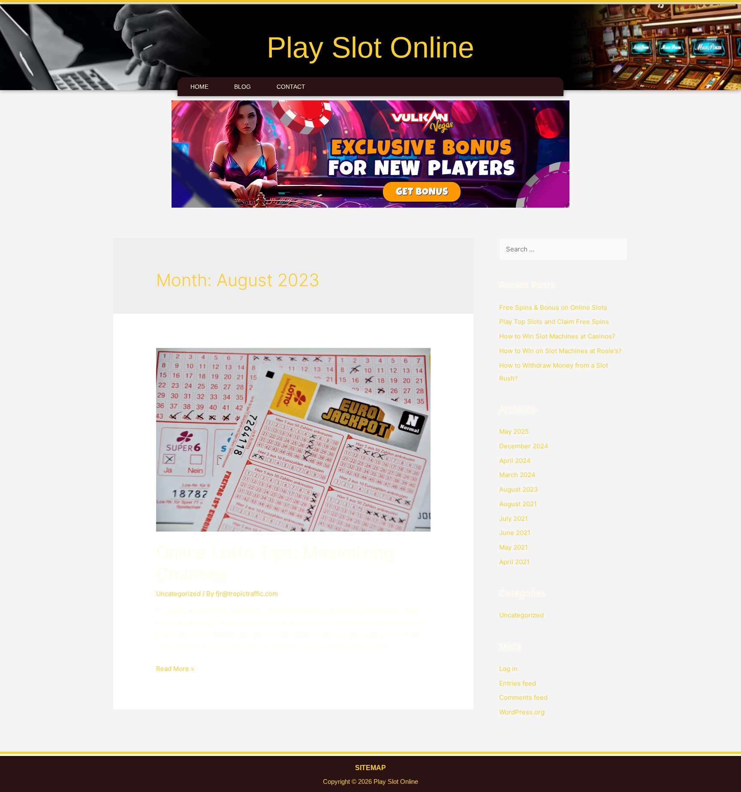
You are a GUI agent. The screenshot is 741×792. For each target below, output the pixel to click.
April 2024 (515, 460)
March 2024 (517, 475)
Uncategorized (178, 593)
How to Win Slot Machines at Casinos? (557, 336)
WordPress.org (522, 712)
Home (199, 86)
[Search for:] (563, 249)
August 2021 (518, 504)
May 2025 (514, 431)
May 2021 (513, 547)
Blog (242, 86)
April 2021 (514, 562)
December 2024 (523, 446)
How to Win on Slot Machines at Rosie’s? (560, 351)
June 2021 (514, 533)
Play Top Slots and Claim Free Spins (554, 321)
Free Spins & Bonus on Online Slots (553, 307)
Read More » (175, 669)
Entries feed (517, 683)
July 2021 (513, 518)
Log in (508, 669)
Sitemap (370, 768)
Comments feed (523, 697)
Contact (291, 86)
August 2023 (518, 489)
